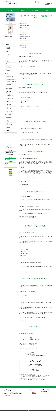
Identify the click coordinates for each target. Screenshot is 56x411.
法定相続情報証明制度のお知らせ (25, 36)
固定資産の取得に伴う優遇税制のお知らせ (26, 43)
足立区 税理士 (7, 395)
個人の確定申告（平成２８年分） (25, 25)
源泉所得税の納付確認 (23, 21)
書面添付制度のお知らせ (23, 32)
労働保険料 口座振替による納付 (25, 40)
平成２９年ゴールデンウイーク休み (25, 29)
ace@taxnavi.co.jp (47, 4)
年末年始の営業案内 (23, 47)
